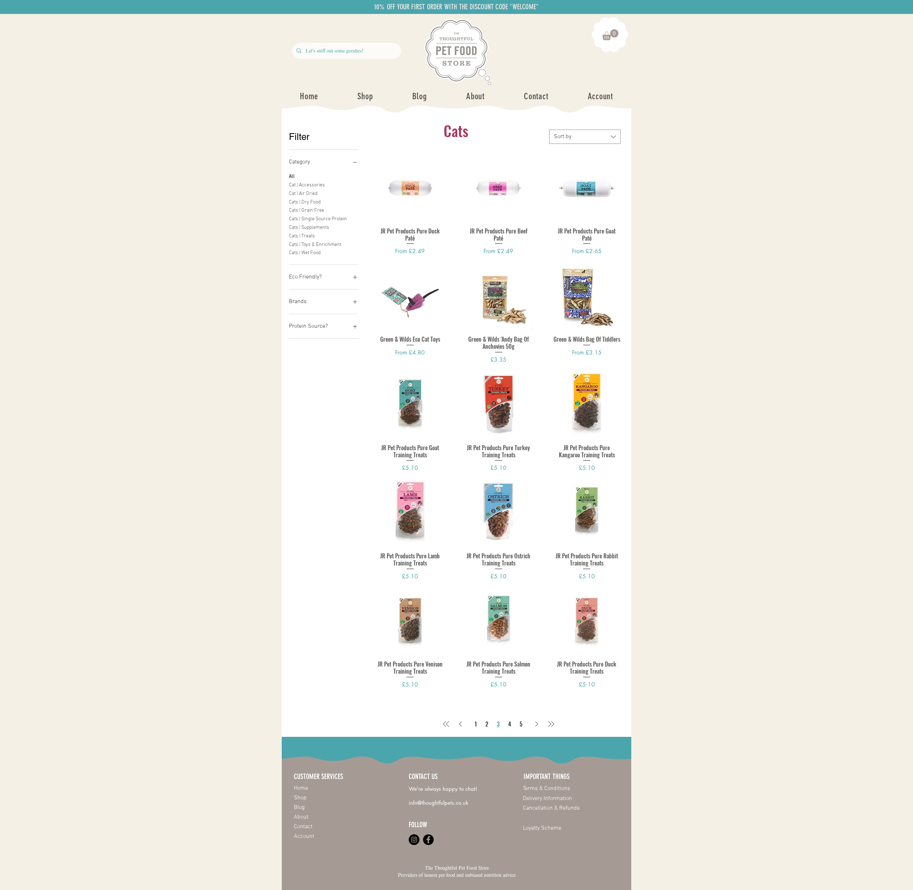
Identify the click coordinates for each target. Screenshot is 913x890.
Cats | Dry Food (305, 202)
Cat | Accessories (307, 185)
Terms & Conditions (546, 788)
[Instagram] (414, 839)
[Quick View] (410, 188)
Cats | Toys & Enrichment (315, 245)
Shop (300, 797)
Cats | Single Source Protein (318, 219)
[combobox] (585, 137)
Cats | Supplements (309, 228)
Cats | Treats (302, 236)
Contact (303, 826)
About (301, 817)
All (292, 177)
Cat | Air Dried (303, 194)
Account (304, 836)
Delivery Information (547, 798)
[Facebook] (428, 839)
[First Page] (446, 724)
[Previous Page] (460, 724)
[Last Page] (551, 724)
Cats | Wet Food (305, 253)
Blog (299, 807)
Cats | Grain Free (306, 210)
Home (301, 788)
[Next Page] (536, 724)
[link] (610, 34)
